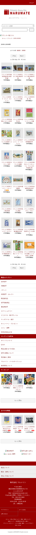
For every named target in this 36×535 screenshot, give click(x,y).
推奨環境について (6, 365)
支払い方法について (14, 519)
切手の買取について (7, 353)
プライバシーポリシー (8, 523)
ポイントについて (6, 340)
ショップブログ (29, 523)
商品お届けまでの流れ (8, 349)
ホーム (4, 38)
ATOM (19, 525)
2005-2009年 (17, 38)
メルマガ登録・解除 (19, 523)
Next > (22, 56)
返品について (11, 521)
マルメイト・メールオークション (11, 361)
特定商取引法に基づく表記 (22, 521)
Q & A (3, 344)
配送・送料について (25, 519)
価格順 (18, 50)
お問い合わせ (4, 513)
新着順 (23, 50)
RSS (16, 525)
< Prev (14, 56)
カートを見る (22, 509)
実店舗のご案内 (6, 357)
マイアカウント (5, 509)
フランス (9, 38)
